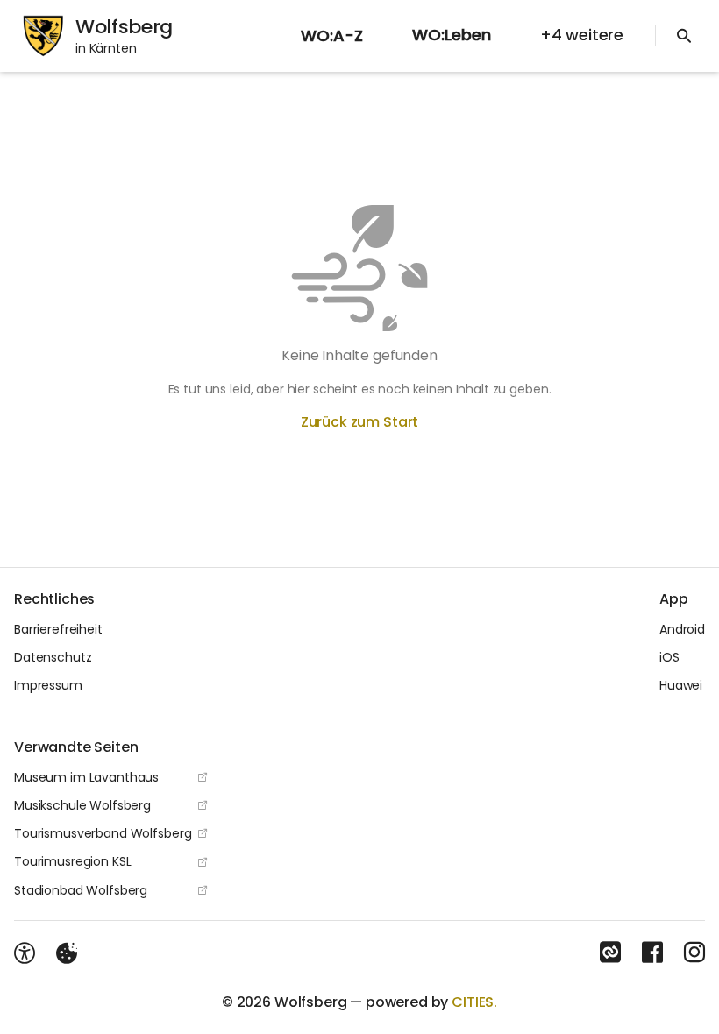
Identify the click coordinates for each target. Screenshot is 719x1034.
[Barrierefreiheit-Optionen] (24, 953)
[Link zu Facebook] (652, 952)
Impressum (48, 685)
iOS (669, 657)
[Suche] (684, 36)
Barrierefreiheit (58, 629)
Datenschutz (52, 657)
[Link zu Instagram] (694, 952)
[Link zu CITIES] (610, 952)
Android (682, 629)
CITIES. (474, 1002)
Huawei (680, 685)
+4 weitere (581, 35)
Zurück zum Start (359, 422)
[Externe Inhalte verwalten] (66, 953)
